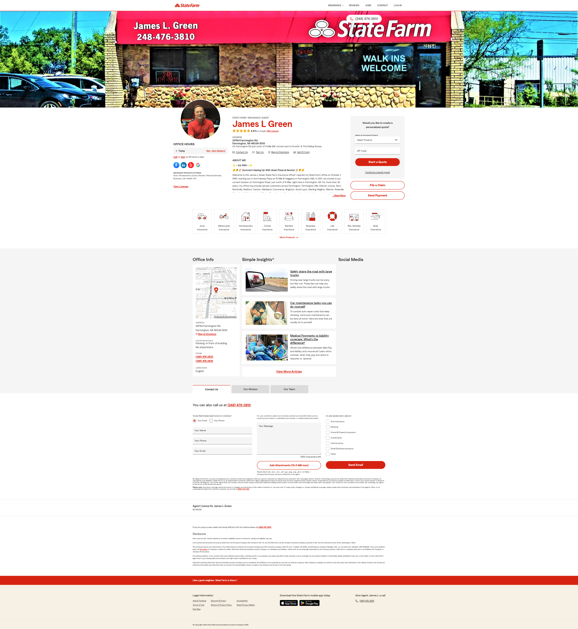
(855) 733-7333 (243, 489)
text (183, 157)
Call (175, 157)
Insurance (334, 5)
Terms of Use (198, 605)
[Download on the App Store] (289, 603)
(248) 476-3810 (204, 356)
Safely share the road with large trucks (311, 273)
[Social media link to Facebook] (176, 165)
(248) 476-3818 (204, 361)
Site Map (197, 609)
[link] (187, 5)
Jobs (368, 5)
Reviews (354, 5)
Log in (398, 5)
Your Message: (266, 426)
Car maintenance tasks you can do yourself (311, 305)
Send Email (355, 464)
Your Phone (219, 421)
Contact (382, 5)
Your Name (200, 430)
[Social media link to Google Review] (198, 165)
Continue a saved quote (377, 172)
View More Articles (289, 371)
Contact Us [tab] (211, 389)
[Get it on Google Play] (309, 603)
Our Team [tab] (289, 389)
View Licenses (180, 186)
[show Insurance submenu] (342, 5)
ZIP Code (361, 151)
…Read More (339, 195)
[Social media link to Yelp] (191, 165)
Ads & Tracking (199, 601)
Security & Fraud (218, 601)
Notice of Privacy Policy (221, 605)
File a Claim (377, 185)
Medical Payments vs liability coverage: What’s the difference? (309, 339)
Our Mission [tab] (251, 389)
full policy (203, 549)
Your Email (202, 421)
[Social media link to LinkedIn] (184, 165)
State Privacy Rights (246, 605)
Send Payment (377, 195)
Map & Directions (207, 334)
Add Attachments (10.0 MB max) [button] (289, 465)
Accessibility (242, 601)
